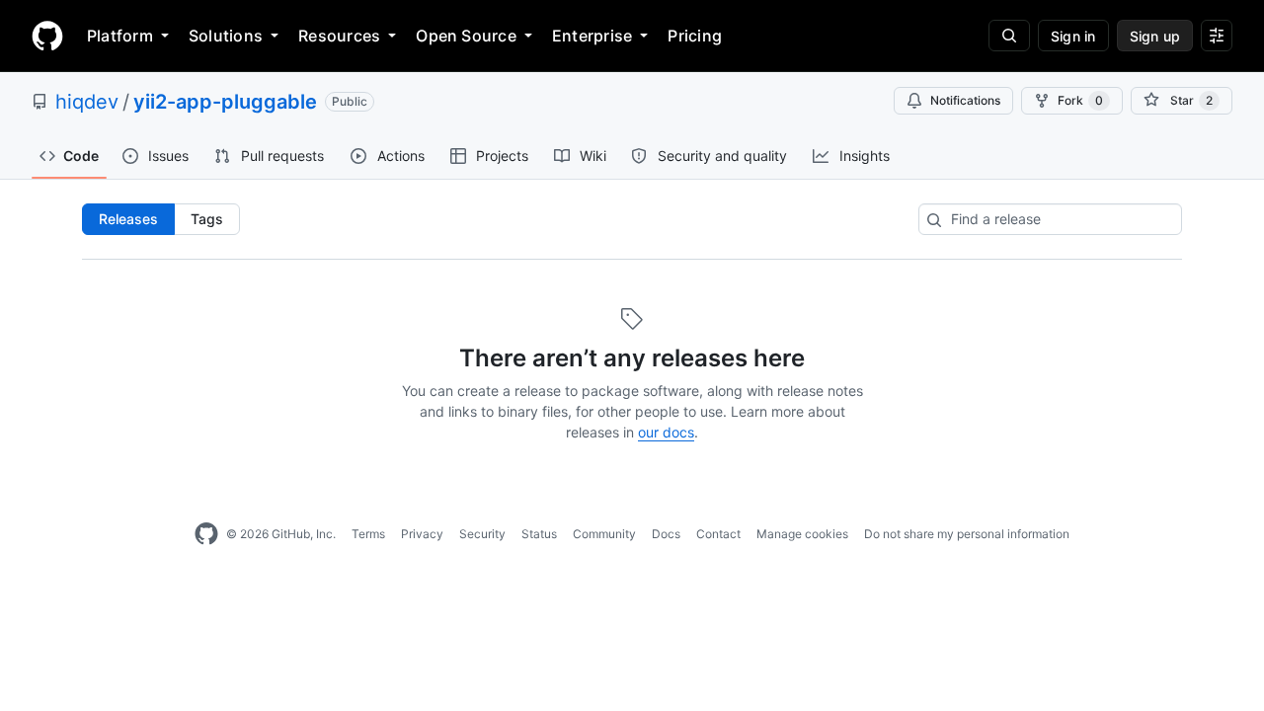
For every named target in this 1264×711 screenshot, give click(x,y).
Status (539, 533)
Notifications (965, 100)
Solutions (226, 35)
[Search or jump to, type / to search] (1009, 35)
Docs (666, 533)
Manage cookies (802, 533)
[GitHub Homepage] (206, 534)
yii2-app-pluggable (225, 102)
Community (604, 533)
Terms (368, 533)
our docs (666, 432)
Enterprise (592, 35)
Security (482, 533)
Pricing (695, 35)
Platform (120, 35)
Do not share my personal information (966, 533)
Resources (339, 35)
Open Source (466, 35)
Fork (1080, 100)
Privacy (422, 533)
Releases (128, 218)
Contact (718, 533)
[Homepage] (47, 35)
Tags (207, 218)
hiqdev (86, 102)
